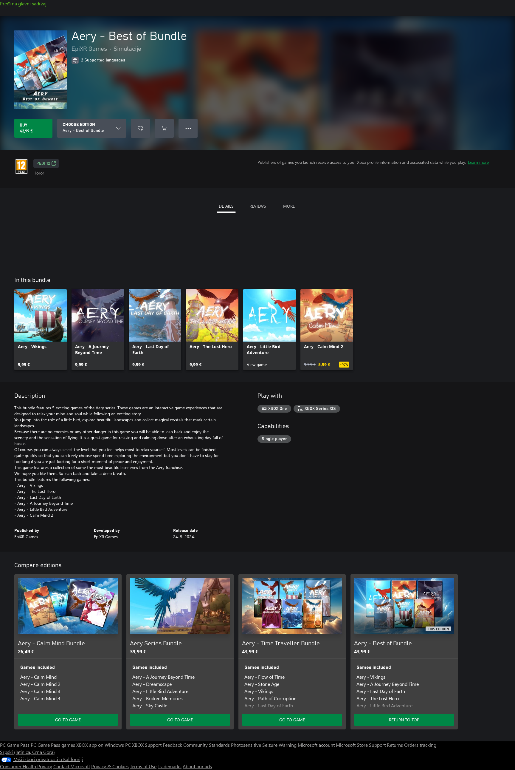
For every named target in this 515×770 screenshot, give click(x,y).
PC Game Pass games (53, 745)
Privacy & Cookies (110, 766)
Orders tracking (420, 745)
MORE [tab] (289, 206)
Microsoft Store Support (361, 745)
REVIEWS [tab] (257, 206)
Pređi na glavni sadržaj (23, 3)
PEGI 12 (43, 163)
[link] (40, 329)
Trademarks (170, 766)
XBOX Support (147, 745)
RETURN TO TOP (404, 720)
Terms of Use (143, 766)
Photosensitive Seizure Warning (264, 745)
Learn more (478, 162)
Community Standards (206, 745)
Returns (395, 745)
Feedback (172, 745)
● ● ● (188, 128)
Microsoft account (316, 745)
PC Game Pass (15, 745)
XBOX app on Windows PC (103, 745)
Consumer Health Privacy (26, 766)
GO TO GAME (68, 720)
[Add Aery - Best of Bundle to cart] (164, 128)
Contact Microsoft (71, 766)
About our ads (197, 766)
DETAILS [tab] (226, 206)
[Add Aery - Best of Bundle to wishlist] (140, 128)
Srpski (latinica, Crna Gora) (27, 752)
